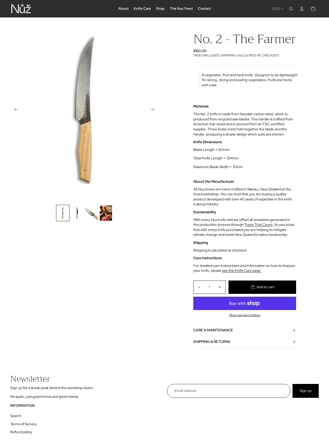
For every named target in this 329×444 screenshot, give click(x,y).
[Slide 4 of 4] (106, 213)
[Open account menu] (301, 8)
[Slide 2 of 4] (77, 213)
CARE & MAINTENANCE (213, 330)
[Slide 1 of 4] (63, 213)
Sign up (306, 390)
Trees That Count (258, 224)
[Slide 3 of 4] (91, 213)
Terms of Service (23, 424)
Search (15, 415)
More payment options (244, 315)
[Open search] (291, 8)
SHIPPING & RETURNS (211, 341)
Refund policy (21, 432)
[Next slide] (154, 109)
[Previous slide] (14, 109)
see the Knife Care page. (241, 270)
